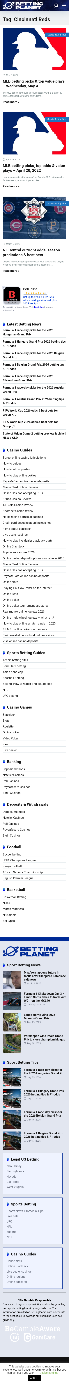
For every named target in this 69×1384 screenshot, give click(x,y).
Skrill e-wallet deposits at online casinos (28, 635)
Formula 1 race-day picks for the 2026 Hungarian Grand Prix (28, 332)
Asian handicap (13, 672)
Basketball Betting (14, 897)
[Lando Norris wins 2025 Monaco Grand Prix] (12, 1030)
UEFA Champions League (19, 860)
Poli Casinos (11, 781)
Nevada (12, 1176)
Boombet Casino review (18, 511)
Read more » (11, 102)
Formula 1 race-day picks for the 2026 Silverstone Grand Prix (28, 378)
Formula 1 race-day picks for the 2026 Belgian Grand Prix (33, 355)
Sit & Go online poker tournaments (25, 629)
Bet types (9, 921)
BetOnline (39, 307)
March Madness (13, 909)
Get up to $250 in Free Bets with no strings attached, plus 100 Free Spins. (40, 300)
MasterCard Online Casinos (20, 487)
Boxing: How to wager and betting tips (27, 684)
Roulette (8, 726)
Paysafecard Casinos (16, 787)
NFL (5, 690)
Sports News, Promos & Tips (25, 1211)
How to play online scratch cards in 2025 (29, 623)
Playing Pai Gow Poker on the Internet (27, 588)
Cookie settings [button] (49, 1372)
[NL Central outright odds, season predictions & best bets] (34, 218)
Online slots (10, 582)
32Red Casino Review (17, 499)
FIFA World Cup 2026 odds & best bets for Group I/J (30, 424)
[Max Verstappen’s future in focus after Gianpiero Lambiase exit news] (12, 988)
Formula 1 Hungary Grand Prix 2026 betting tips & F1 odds (34, 344)
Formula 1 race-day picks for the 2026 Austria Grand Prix (33, 390)
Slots (6, 720)
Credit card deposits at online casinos (27, 522)
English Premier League (18, 878)
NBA (9, 1237)
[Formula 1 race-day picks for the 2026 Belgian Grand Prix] (12, 1127)
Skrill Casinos (11, 793)
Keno (6, 744)
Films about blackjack (17, 529)
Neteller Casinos (13, 775)
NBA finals (9, 915)
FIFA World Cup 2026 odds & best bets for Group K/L (30, 413)
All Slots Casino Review (18, 505)
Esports (11, 1232)
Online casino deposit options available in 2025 (33, 558)
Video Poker (10, 738)
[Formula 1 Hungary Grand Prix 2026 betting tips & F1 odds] (12, 1106)
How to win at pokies (16, 469)
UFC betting (10, 696)
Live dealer (10, 750)
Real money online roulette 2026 (24, 611)
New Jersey (14, 1166)
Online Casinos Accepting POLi (23, 493)
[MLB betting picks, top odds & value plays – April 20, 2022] (34, 133)
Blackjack (9, 714)
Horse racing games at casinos (23, 517)
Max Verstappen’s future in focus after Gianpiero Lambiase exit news (45, 976)
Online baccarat (17, 1282)
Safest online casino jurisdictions (24, 457)
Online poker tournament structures (25, 605)
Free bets (12, 1216)
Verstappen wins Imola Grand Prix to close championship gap (44, 1037)
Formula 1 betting (14, 666)
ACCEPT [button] (34, 1378)
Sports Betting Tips (56, 34)
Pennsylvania (15, 1171)
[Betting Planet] (23, 5)
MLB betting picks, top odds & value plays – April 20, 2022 (34, 168)
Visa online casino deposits (20, 641)
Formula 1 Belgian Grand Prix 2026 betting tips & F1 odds (33, 367)
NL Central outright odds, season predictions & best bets (31, 252)
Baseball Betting (13, 678)
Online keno (10, 594)
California (13, 1182)
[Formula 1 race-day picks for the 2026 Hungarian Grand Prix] (12, 1085)
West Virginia (15, 1187)
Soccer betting (12, 854)
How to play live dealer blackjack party (27, 540)
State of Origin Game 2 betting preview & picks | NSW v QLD (34, 436)
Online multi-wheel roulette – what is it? (28, 617)
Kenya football (12, 866)
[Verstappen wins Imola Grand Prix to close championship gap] (12, 1051)
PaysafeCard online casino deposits (26, 481)
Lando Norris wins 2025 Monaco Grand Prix (39, 1016)
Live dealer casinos (15, 534)
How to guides (12, 463)
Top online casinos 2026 (19, 552)
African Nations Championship (23, 872)
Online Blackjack (13, 546)
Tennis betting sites (15, 660)
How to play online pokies (19, 475)
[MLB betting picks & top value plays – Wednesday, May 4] (34, 49)
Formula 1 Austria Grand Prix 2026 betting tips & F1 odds (33, 401)
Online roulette (16, 1276)
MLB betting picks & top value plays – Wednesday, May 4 (34, 83)
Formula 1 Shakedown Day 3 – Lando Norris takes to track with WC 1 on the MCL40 (45, 997)
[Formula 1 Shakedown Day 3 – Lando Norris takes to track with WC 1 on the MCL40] (12, 1009)
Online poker (11, 600)
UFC (9, 1221)
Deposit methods (14, 769)
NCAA (6, 903)
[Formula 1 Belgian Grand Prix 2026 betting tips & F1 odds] (12, 1149)
